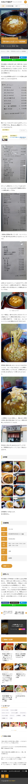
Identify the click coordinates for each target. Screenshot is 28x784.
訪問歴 (10, 558)
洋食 (12, 718)
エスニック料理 (10, 664)
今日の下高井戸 (11, 2)
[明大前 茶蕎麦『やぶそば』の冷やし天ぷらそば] (7, 478)
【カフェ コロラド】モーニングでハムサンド (8, 613)
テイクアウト (23, 713)
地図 (23, 534)
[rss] (6, 776)
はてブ (24, 57)
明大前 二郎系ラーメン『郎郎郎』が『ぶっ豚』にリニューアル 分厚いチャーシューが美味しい (7, 657)
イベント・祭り (6, 710)
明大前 (13, 46)
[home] (2, 776)
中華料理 (19, 715)
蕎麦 (17, 46)
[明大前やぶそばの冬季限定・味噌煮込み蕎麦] (7, 490)
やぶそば (9, 46)
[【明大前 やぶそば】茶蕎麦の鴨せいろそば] (19, 466)
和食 (3, 46)
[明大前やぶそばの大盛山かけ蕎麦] (19, 490)
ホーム (3, 51)
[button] (2, 726)
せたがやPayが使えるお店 (14, 771)
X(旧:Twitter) (15, 57)
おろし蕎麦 (16, 125)
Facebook (6, 57)
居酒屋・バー (5, 718)
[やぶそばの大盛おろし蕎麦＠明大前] (19, 502)
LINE (15, 60)
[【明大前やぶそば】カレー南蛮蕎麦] (7, 466)
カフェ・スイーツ (6, 713)
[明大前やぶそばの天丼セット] (7, 502)
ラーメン (11, 644)
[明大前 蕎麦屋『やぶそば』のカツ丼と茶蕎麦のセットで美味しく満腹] (19, 478)
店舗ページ (6, 566)
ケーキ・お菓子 (15, 713)
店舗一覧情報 (4, 771)
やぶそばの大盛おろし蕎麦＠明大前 (18, 137)
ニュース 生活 (5, 715)
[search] (25, 6)
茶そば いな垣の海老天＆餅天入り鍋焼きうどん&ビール (21, 655)
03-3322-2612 (12, 538)
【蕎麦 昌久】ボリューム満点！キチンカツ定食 (21, 675)
